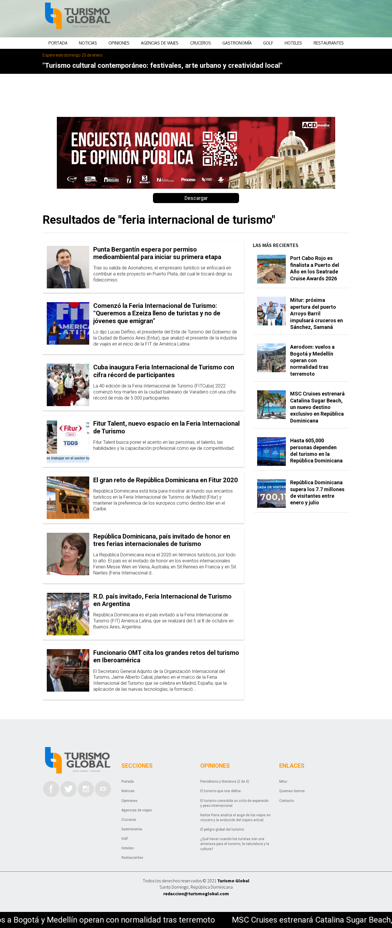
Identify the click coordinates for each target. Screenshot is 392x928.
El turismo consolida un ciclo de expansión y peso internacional (234, 803)
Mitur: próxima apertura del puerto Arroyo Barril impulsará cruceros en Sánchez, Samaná (316, 313)
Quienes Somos (292, 791)
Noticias (88, 42)
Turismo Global (233, 880)
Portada (57, 42)
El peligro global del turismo (222, 829)
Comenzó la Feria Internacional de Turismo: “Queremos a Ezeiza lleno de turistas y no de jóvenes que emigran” (156, 313)
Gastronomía (237, 42)
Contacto (286, 801)
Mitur (283, 782)
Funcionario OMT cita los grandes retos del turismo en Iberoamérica (166, 656)
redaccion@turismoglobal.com (196, 893)
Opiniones (118, 42)
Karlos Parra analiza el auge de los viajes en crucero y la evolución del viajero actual (235, 817)
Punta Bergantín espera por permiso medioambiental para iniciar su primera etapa (157, 253)
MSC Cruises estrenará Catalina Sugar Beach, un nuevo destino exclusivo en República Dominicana (317, 407)
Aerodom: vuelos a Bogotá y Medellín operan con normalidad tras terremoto (312, 360)
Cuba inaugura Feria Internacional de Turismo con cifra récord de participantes (163, 371)
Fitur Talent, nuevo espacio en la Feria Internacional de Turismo (166, 427)
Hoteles (293, 42)
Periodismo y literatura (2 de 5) (224, 782)
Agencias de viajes (159, 42)
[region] (242, 19)
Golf (268, 42)
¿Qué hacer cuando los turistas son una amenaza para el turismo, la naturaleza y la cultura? (234, 844)
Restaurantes (329, 42)
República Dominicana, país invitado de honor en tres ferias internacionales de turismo (161, 540)
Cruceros (200, 42)
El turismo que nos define (220, 791)
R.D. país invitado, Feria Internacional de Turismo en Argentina (162, 600)
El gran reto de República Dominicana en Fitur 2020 (165, 480)
